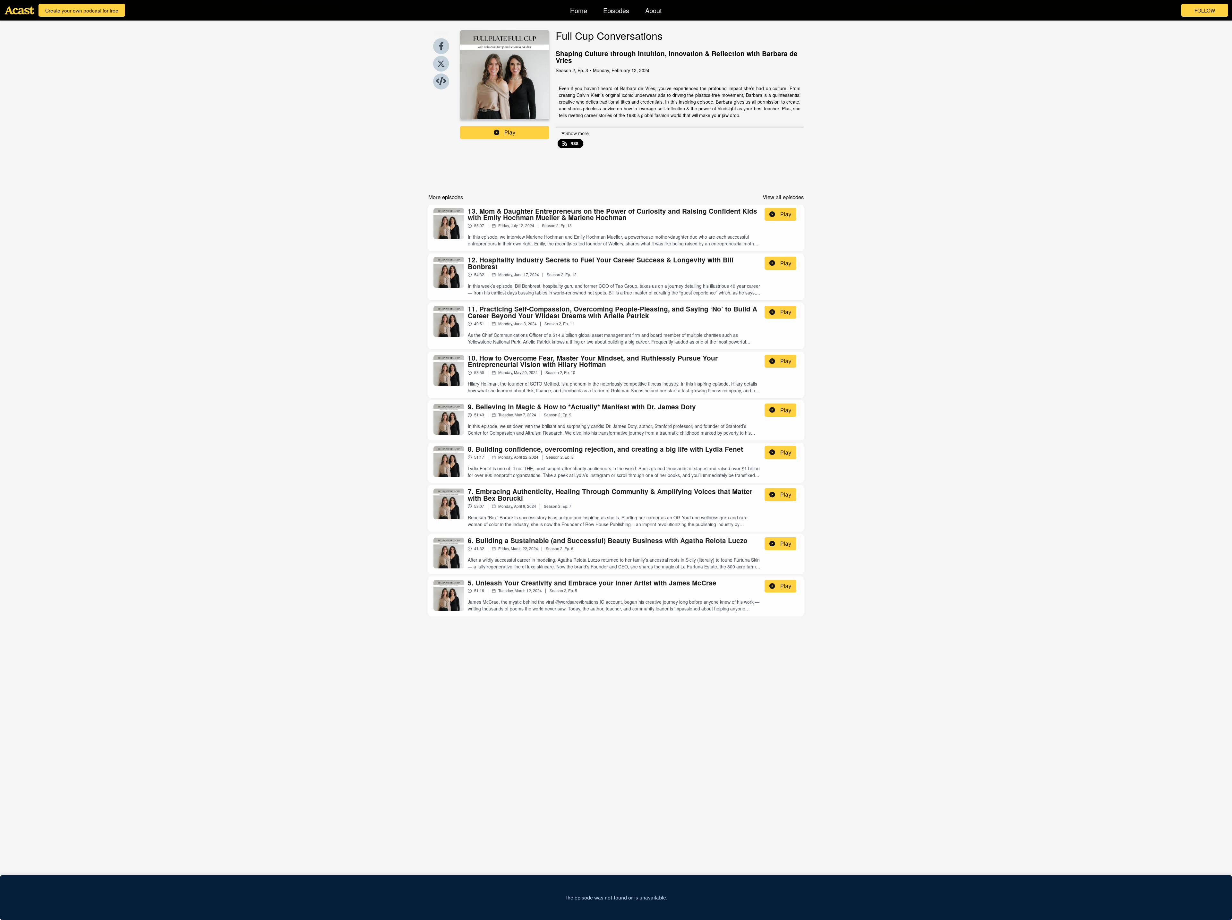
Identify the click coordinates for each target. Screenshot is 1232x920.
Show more (577, 133)
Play (510, 132)
